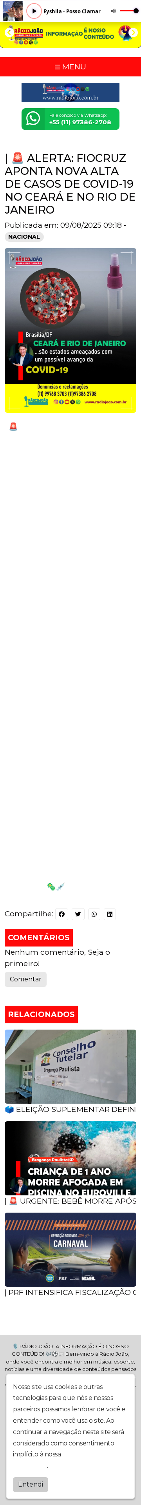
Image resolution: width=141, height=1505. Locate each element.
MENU (73, 66)
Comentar (26, 979)
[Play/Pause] (34, 11)
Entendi (30, 1484)
